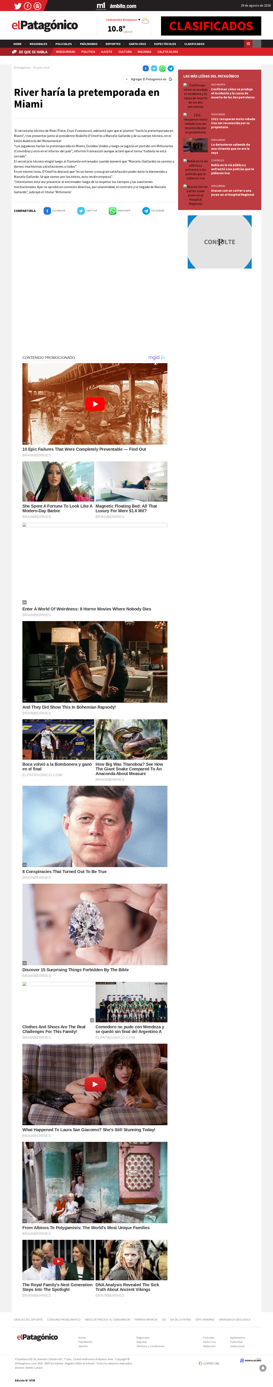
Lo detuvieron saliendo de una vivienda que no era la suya (230, 148)
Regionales (38, 44)
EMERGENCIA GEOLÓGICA (235, 1319)
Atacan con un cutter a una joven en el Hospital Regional (232, 192)
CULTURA (125, 52)
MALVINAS (144, 52)
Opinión (83, 1346)
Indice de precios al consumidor (107, 1319)
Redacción (209, 1346)
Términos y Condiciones (150, 1346)
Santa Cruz (137, 44)
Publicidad (236, 1342)
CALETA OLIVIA (167, 52)
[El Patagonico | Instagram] (37, 6)
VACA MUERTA (218, 84)
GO (164, 1319)
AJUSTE (106, 52)
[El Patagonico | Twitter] (18, 6)
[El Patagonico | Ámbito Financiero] (123, 6)
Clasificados (194, 44)
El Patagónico (22, 67)
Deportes (113, 44)
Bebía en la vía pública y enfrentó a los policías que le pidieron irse (232, 169)
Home (17, 44)
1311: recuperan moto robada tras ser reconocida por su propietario (233, 123)
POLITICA (88, 52)
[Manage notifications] (263, 1368)
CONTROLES (217, 160)
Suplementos (237, 1338)
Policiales (63, 44)
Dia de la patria (180, 1319)
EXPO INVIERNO (205, 1319)
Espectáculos (165, 44)
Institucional (237, 1346)
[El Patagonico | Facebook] (28, 6)
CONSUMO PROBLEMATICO (64, 1319)
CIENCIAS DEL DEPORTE (28, 1319)
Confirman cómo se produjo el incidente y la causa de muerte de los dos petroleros (233, 93)
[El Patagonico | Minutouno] (101, 6)
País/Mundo (88, 44)
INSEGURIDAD (65, 52)
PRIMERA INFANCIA (146, 1319)
